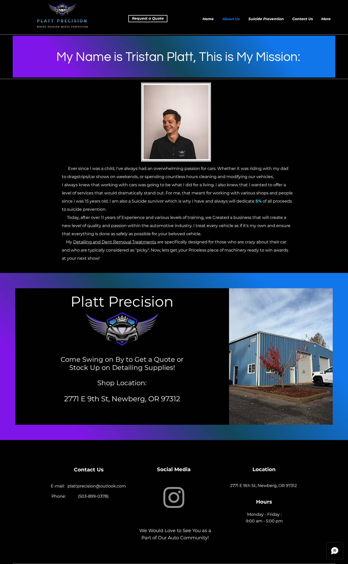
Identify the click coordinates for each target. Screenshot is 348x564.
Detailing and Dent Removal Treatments (114, 242)
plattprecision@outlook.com (97, 486)
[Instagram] (174, 497)
